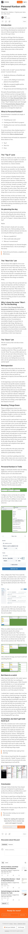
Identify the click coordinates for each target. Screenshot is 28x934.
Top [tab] (3, 862)
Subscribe (19, 2)
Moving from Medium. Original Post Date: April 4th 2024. (10, 871)
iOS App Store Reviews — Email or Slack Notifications (10, 879)
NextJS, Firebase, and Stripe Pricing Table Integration (9, 867)
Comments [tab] (4, 844)
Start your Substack (10, 927)
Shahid (17, 697)
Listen (24, 17)
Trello (2, 470)
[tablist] (7, 844)
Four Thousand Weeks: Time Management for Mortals (13, 99)
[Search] (25, 862)
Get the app (21, 927)
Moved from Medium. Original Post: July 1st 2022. (10, 883)
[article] (14, 871)
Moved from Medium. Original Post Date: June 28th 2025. (10, 895)
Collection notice (21, 923)
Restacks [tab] (11, 844)
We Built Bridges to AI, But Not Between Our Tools (10, 892)
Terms (15, 923)
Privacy (11, 923)
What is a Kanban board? (16, 134)
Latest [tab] (6, 862)
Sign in (25, 2)
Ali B (6, 16)
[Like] (2, 21)
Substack (7, 931)
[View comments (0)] (6, 21)
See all (4, 903)
